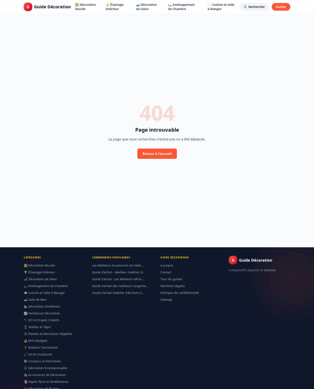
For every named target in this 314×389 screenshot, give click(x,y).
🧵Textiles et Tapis (37, 327)
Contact (165, 272)
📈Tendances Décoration (42, 313)
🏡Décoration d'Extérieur (42, 306)
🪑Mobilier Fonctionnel (41, 347)
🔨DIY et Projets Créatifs (41, 320)
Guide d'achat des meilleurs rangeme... (120, 286)
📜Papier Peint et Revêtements (46, 382)
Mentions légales (172, 286)
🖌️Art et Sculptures (38, 354)
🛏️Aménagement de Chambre (181, 7)
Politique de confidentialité (179, 293)
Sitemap (166, 300)
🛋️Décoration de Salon (146, 7)
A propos (166, 265)
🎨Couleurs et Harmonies (42, 361)
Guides (281, 7)
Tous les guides (171, 279)
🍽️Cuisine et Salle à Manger (221, 7)
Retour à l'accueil (157, 153)
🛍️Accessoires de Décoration (45, 375)
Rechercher (256, 7)
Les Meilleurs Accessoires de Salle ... (118, 265)
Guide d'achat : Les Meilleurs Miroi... (118, 279)
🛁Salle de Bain (35, 300)
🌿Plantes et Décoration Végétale (48, 334)
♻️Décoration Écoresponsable (45, 368)
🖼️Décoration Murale (85, 7)
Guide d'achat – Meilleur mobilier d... (118, 272)
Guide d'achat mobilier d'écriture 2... (118, 293)
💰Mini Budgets (35, 341)
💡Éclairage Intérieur (114, 7)
